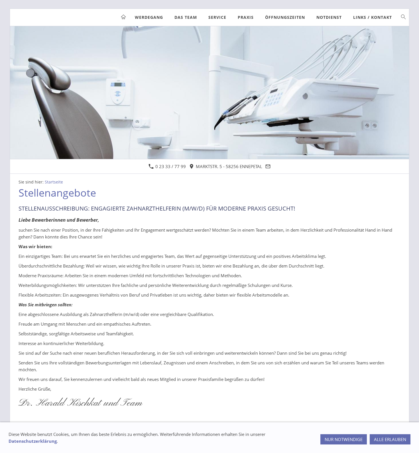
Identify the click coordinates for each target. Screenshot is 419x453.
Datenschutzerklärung (33, 441)
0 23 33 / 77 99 (170, 166)
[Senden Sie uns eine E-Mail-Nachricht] (268, 166)
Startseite (54, 182)
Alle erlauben (390, 439)
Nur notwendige (344, 439)
